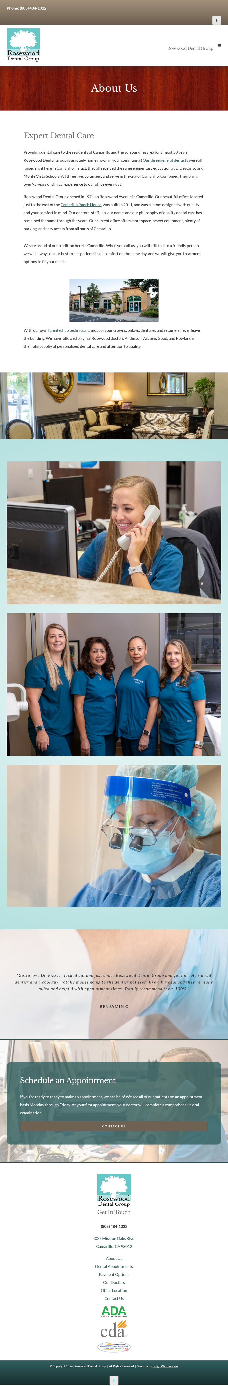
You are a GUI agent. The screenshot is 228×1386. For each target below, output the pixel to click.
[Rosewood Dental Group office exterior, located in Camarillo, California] (114, 280)
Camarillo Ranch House (81, 204)
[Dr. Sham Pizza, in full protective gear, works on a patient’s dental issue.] (114, 766)
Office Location (114, 1290)
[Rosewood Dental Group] (23, 30)
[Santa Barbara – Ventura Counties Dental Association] (114, 1343)
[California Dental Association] (114, 1321)
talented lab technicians (68, 330)
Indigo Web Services (165, 1366)
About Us (114, 1258)
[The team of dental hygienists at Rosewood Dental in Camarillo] (114, 615)
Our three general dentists (165, 160)
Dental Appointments (114, 1266)
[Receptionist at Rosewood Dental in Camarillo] (114, 463)
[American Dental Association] (114, 1308)
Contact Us (114, 1298)
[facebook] (216, 20)
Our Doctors (114, 1282)
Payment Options (114, 1274)
